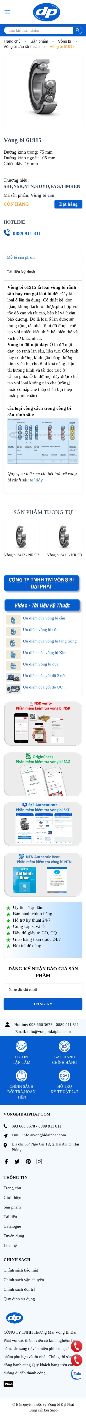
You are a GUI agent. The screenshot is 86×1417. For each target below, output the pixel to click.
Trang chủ (12, 1188)
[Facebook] (6, 1161)
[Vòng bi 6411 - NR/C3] (64, 537)
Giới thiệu (12, 1197)
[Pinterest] (28, 1161)
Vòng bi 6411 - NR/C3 (64, 555)
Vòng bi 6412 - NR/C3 (21, 555)
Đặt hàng (68, 204)
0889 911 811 (27, 233)
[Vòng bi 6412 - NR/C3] (21, 537)
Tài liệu (10, 1216)
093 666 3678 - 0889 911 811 (54, 1024)
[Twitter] (17, 1161)
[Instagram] (39, 1161)
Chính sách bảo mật (21, 1270)
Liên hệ (10, 1245)
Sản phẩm (12, 1207)
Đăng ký (43, 1004)
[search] (77, 30)
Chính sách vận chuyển (24, 1279)
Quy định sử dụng (19, 1298)
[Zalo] (76, 1374)
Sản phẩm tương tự (43, 512)
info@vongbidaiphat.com (49, 1031)
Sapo (54, 1410)
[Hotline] (77, 1346)
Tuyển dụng (14, 1235)
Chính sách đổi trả (19, 1289)
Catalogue (12, 1226)
